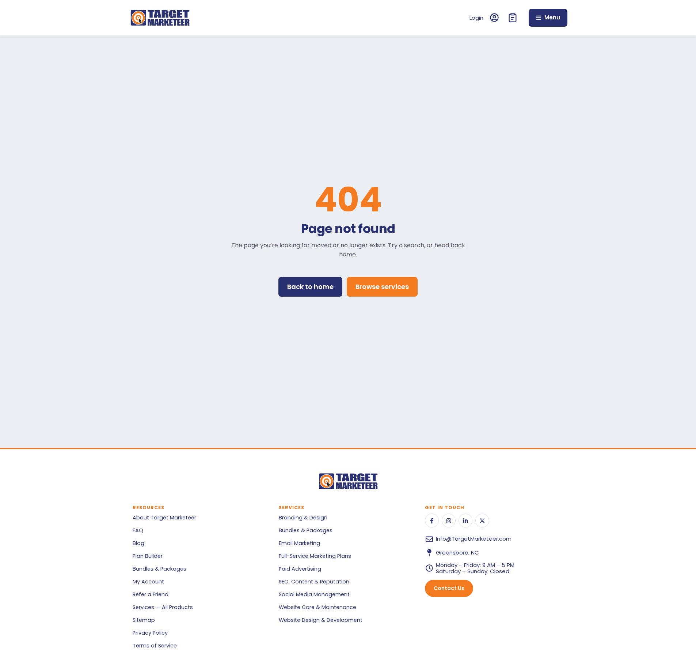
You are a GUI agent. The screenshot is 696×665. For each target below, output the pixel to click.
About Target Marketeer (164, 517)
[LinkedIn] (465, 520)
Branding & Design (303, 517)
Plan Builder (148, 556)
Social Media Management (314, 594)
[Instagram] (449, 520)
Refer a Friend (150, 594)
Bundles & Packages (159, 568)
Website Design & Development (320, 620)
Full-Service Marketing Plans (315, 556)
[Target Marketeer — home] (160, 17)
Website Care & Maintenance (317, 607)
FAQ (138, 530)
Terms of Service (155, 645)
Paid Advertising (300, 568)
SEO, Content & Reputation (314, 581)
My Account (148, 581)
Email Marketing (299, 543)
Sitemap (144, 620)
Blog (138, 543)
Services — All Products (163, 607)
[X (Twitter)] (482, 520)
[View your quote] (512, 17)
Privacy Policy (150, 632)
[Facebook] (432, 520)
